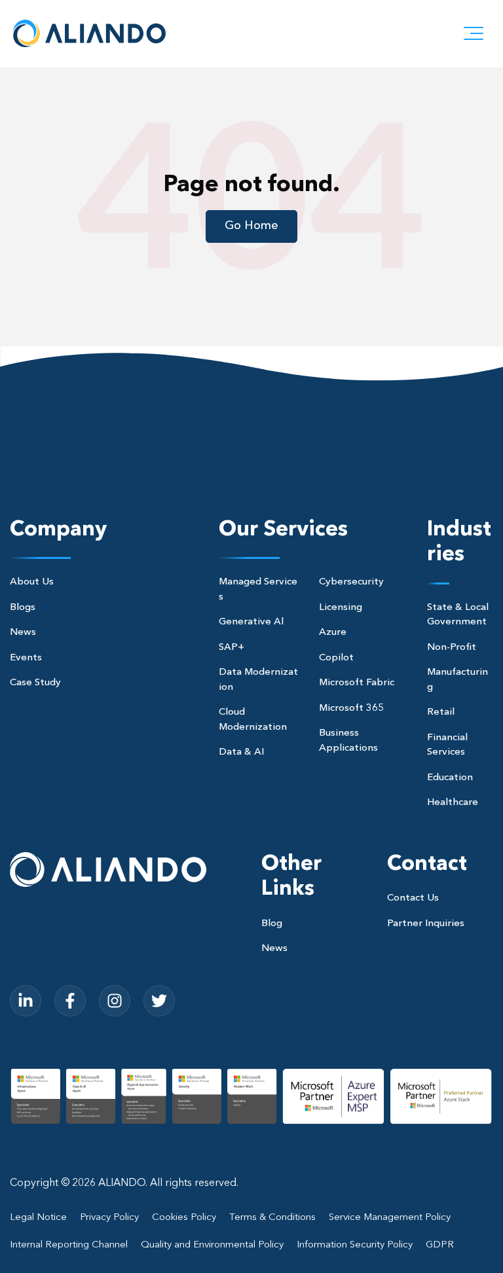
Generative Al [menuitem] (251, 622)
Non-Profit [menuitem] (451, 648)
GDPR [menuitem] (440, 1245)
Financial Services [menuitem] (447, 745)
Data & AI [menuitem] (241, 752)
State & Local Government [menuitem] (458, 615)
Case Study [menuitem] (35, 683)
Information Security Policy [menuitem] (355, 1245)
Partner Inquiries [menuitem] (425, 924)
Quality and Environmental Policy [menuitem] (212, 1245)
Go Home (251, 226)
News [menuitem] (23, 632)
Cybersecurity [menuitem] (351, 582)
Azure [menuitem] (332, 632)
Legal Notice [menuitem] (38, 1218)
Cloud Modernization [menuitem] (253, 720)
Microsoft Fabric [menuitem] (356, 683)
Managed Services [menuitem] (258, 589)
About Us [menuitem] (32, 582)
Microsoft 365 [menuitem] (351, 708)
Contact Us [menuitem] (413, 898)
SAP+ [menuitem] (231, 648)
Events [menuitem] (26, 658)
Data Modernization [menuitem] (258, 680)
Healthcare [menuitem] (452, 803)
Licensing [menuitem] (340, 608)
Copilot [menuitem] (336, 658)
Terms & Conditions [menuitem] (272, 1218)
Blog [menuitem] (271, 924)
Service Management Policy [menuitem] (390, 1218)
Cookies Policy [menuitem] (184, 1218)
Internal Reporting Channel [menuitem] (69, 1245)
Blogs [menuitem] (22, 608)
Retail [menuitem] (441, 712)
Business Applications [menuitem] (348, 740)
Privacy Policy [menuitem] (109, 1218)
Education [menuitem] (450, 778)
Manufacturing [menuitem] (457, 680)
